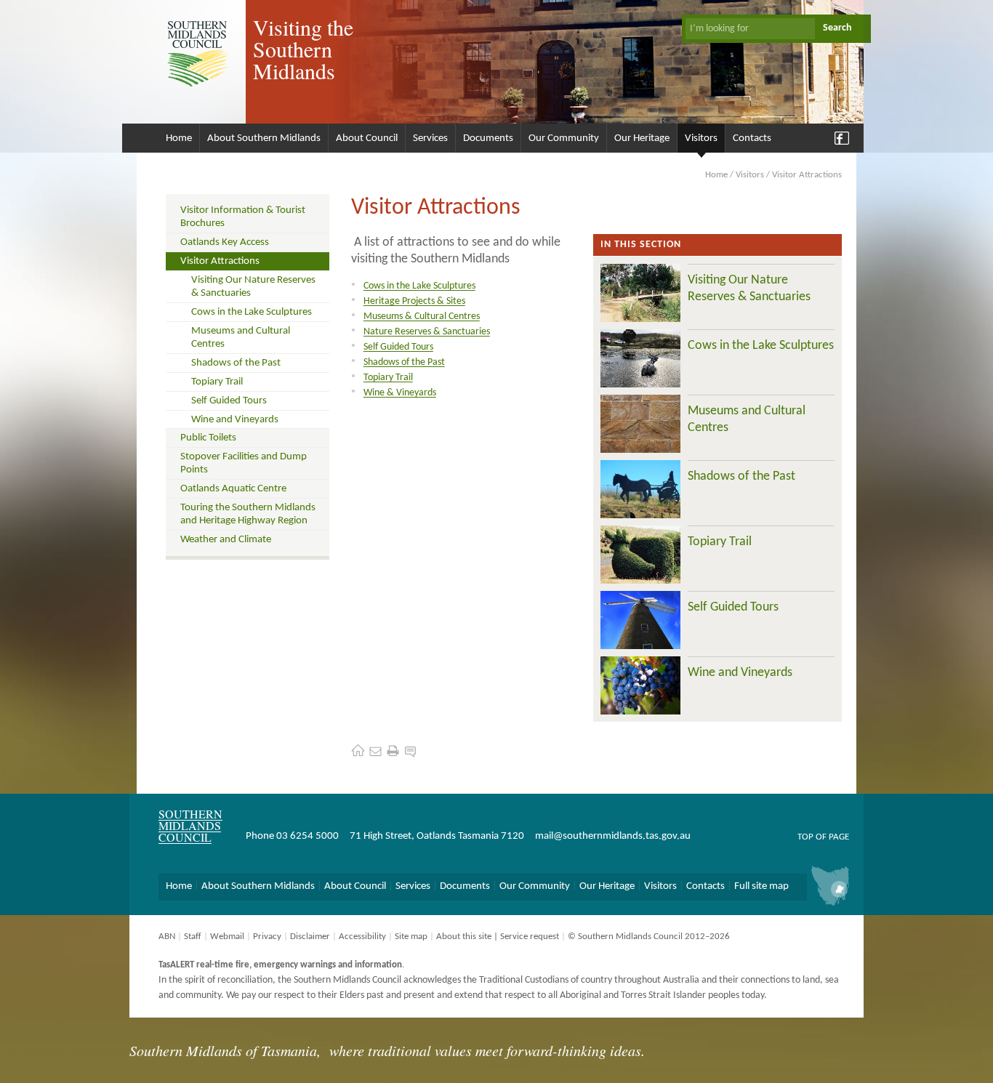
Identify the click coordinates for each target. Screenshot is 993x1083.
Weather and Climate (225, 539)
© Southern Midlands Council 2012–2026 (649, 936)
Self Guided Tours (229, 400)
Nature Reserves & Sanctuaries (426, 331)
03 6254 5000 (307, 836)
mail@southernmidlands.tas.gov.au (613, 836)
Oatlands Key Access (224, 242)
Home (179, 138)
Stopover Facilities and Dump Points (243, 463)
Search (837, 28)
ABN (166, 936)
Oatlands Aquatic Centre (233, 488)
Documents (488, 138)
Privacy (267, 936)
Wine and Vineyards (234, 419)
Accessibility (362, 936)
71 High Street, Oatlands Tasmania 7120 (437, 836)
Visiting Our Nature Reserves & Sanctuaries (253, 287)
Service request (529, 936)
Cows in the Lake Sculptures (251, 312)
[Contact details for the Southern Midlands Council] (375, 750)
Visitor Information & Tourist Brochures (242, 217)
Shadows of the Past (236, 363)
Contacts (752, 138)
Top (805, 837)
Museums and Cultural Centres (240, 338)
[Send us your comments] (410, 750)
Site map (411, 936)
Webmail (227, 936)
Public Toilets (208, 437)
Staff (192, 936)
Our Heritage (642, 138)
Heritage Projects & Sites (414, 301)
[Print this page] (393, 750)
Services (430, 138)
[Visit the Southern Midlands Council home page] (358, 750)
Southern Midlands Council (190, 825)
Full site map (761, 886)
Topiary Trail (217, 382)
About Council (367, 138)
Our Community (563, 138)
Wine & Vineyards (399, 392)
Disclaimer (310, 936)
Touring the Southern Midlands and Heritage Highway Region (247, 514)
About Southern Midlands (264, 138)
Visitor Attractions (220, 261)
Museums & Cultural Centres (421, 316)
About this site (463, 936)
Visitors (701, 138)
